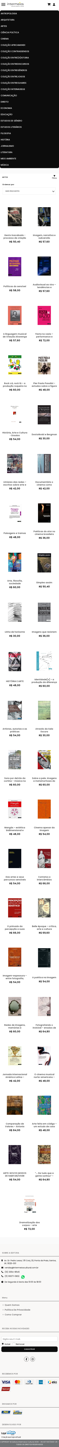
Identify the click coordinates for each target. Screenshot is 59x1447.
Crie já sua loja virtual (11, 1437)
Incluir (7, 1344)
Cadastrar (29, 1349)
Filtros (54, 178)
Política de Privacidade (16, 1309)
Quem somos (10, 1305)
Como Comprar (12, 1314)
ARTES (5, 177)
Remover (20, 1344)
